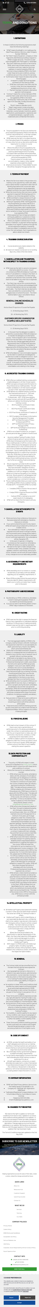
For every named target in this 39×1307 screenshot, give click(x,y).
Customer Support (19, 1193)
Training (19, 1213)
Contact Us (17, 1200)
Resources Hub (18, 1189)
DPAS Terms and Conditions (11, 1233)
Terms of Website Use (9, 1240)
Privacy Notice (28, 764)
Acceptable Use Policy (9, 1236)
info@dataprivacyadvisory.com (23, 804)
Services (19, 1209)
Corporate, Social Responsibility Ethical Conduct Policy (19, 1247)
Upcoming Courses (19, 1197)
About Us (16, 1186)
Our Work (19, 1216)
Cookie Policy (7, 1229)
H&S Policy (6, 1244)
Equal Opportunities (9, 1251)
